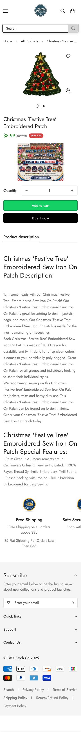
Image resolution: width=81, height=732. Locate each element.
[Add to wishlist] (68, 56)
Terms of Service (65, 689)
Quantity (10, 190)
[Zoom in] (68, 91)
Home (7, 41)
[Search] (73, 28)
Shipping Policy (15, 697)
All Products (29, 41)
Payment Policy (14, 705)
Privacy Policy (33, 689)
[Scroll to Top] (72, 708)
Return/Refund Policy (52, 697)
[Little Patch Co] (41, 11)
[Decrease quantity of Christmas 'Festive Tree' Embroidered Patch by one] (26, 190)
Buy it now (40, 218)
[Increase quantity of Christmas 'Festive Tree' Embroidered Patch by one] (72, 190)
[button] (72, 11)
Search (8, 689)
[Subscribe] (73, 603)
